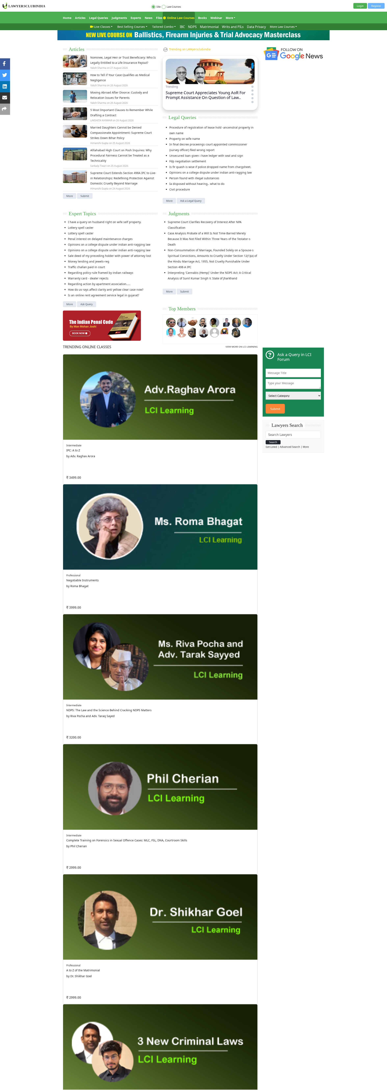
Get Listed (271, 447)
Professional (73, 575)
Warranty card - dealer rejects (88, 278)
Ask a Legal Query (191, 201)
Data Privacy (256, 27)
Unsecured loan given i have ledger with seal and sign (206, 155)
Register (376, 6)
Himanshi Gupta (99, 143)
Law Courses (174, 6)
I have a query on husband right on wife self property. (104, 222)
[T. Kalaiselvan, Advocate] (203, 322)
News (148, 18)
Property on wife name (184, 139)
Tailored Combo (162, 27)
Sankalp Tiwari (98, 166)
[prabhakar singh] (193, 332)
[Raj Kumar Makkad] (182, 322)
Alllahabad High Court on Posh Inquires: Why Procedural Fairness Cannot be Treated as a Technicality (121, 155)
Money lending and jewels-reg (88, 261)
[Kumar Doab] (193, 322)
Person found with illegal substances (194, 178)
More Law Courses (282, 27)
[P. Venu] (171, 332)
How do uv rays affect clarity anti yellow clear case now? (105, 289)
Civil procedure (179, 189)
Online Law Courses (180, 18)
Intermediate (73, 445)
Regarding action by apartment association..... (99, 284)
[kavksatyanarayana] (225, 332)
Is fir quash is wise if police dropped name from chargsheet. (210, 167)
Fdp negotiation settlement (187, 161)
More (229, 18)
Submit (84, 196)
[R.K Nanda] (203, 332)
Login (360, 6)
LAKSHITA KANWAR (101, 120)
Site (158, 6)
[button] (252, 64)
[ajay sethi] (247, 322)
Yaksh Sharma (98, 68)
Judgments (119, 18)
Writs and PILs (233, 27)
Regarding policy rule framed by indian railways (100, 273)
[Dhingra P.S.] (182, 332)
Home (67, 18)
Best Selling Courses (131, 27)
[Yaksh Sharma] (236, 332)
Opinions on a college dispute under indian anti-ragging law (210, 172)
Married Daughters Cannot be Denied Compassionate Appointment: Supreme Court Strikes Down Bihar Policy (121, 133)
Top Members (182, 308)
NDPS (192, 27)
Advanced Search (290, 447)
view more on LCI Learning (242, 346)
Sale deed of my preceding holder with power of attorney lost (109, 256)
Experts (136, 18)
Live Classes (102, 27)
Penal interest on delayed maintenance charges (100, 239)
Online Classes (87, 346)
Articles (80, 18)
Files (159, 18)
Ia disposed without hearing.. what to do (196, 184)
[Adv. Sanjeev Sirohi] (214, 332)
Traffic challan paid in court (86, 267)
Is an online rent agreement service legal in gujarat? (103, 295)
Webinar (216, 18)
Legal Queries (98, 18)
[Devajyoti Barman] (214, 322)
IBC (182, 27)
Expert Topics (82, 213)
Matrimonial (209, 27)
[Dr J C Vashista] (236, 322)
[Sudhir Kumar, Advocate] (225, 322)
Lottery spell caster (81, 228)
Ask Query (86, 304)
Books (202, 18)
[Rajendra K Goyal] (171, 322)
